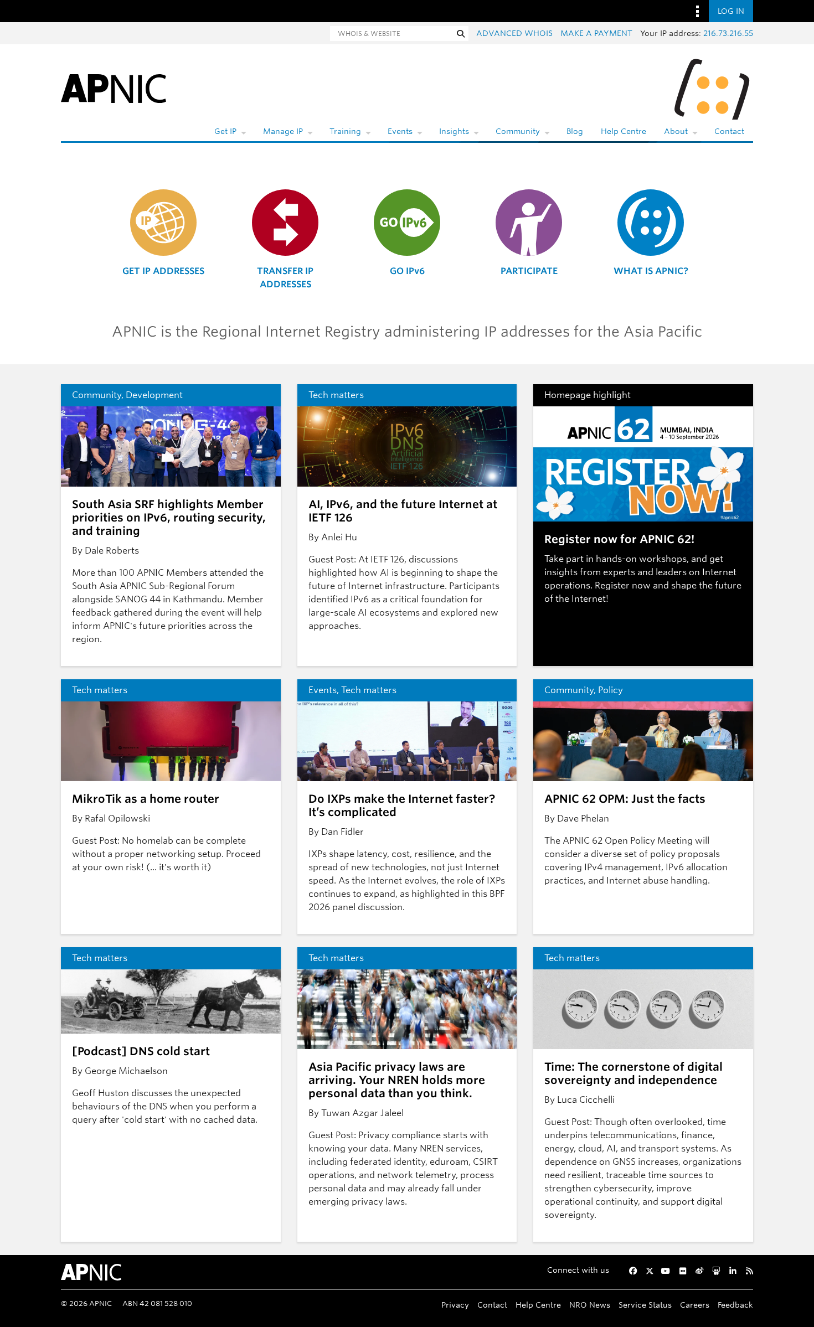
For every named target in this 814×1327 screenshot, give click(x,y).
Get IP (225, 131)
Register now (623, 585)
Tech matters (336, 395)
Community (518, 131)
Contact (729, 131)
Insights (454, 131)
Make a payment (596, 33)
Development (154, 395)
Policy (610, 690)
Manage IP (283, 131)
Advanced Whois (514, 33)
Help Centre (623, 131)
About (676, 131)
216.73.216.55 (728, 33)
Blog (574, 131)
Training (345, 131)
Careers (694, 1304)
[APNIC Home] (113, 87)
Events (400, 131)
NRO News (589, 1304)
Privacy (455, 1304)
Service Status (645, 1304)
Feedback (735, 1304)
